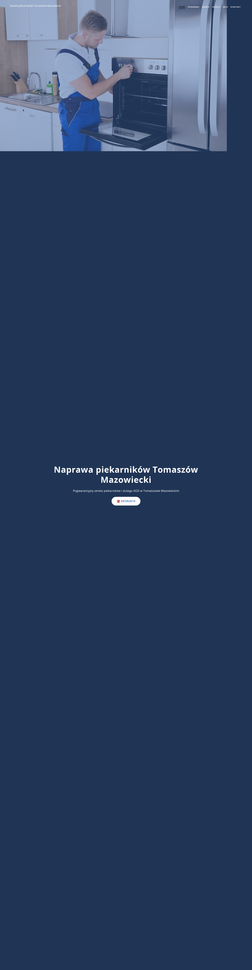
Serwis (205, 7)
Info (225, 7)
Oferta (216, 7)
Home (182, 7)
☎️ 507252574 (126, 501)
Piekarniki (193, 7)
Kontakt (236, 7)
